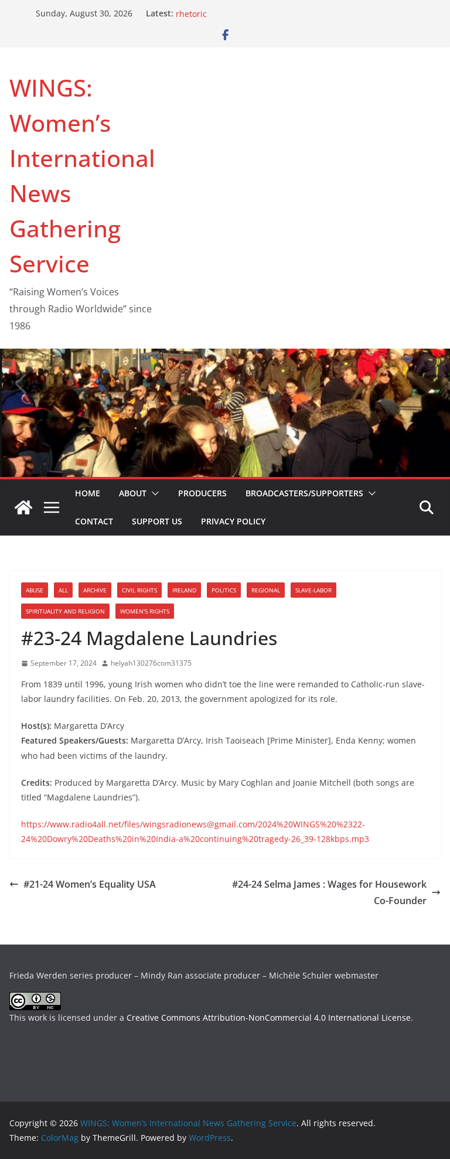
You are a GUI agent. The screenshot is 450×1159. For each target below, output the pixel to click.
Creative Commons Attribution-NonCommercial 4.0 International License (269, 1017)
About (132, 493)
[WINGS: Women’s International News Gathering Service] (23, 507)
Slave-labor (313, 590)
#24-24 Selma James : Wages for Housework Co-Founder (329, 893)
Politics (224, 590)
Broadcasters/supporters (304, 493)
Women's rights (144, 611)
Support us (157, 521)
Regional (265, 590)
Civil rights (139, 590)
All (63, 590)
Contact (94, 521)
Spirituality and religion (65, 611)
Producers (202, 493)
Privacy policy (233, 521)
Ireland (184, 590)
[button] (152, 493)
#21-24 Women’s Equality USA (89, 884)
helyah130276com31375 (151, 663)
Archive (95, 590)
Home (87, 493)
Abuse (34, 590)
